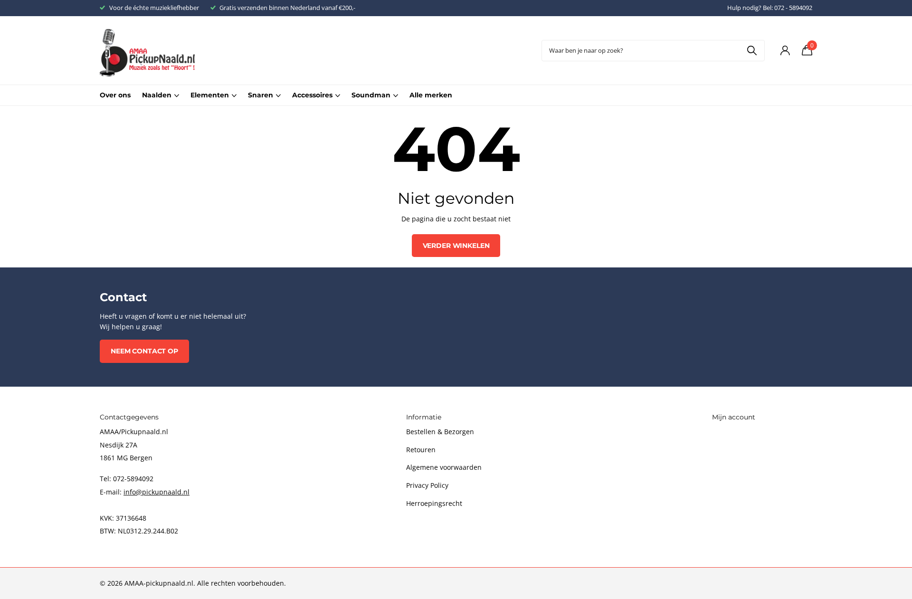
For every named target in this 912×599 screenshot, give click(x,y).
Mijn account (733, 417)
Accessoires (312, 95)
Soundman (371, 95)
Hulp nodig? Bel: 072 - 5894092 (769, 7)
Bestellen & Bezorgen (440, 431)
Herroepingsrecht (434, 503)
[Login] (785, 50)
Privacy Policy (427, 485)
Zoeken (752, 50)
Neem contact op (144, 351)
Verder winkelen (456, 245)
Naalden (156, 95)
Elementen (209, 95)
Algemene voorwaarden (444, 467)
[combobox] (653, 50)
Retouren (421, 449)
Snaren (260, 95)
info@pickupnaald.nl (157, 491)
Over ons (115, 95)
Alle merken (430, 95)
